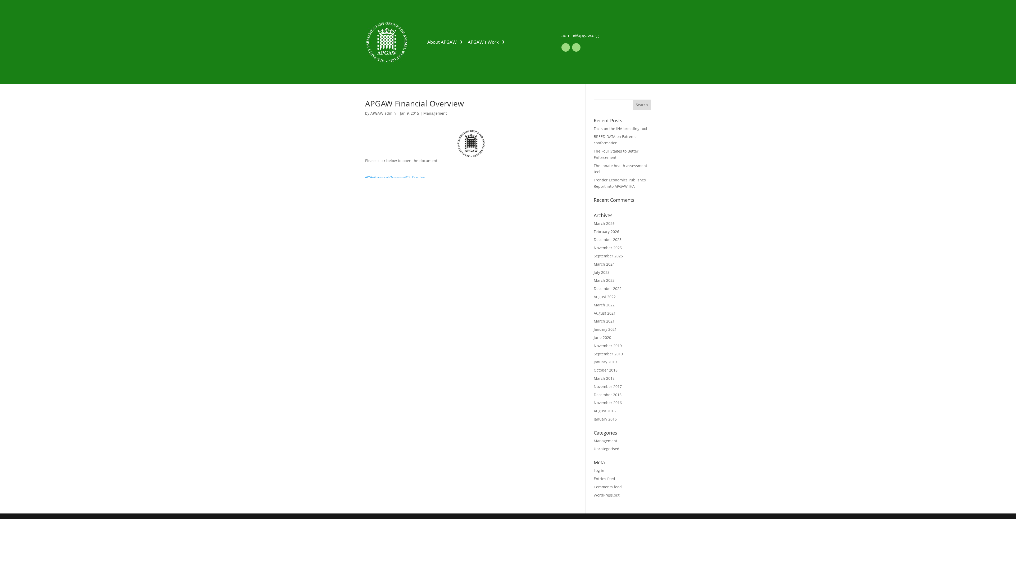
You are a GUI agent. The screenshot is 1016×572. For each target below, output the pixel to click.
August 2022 (605, 296)
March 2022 (604, 304)
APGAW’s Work (483, 42)
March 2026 (604, 223)
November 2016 (608, 402)
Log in (599, 470)
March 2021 (604, 321)
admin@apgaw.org (580, 35)
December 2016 (608, 394)
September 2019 (608, 353)
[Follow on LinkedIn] (565, 47)
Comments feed (608, 486)
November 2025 (608, 247)
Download (419, 177)
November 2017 (608, 386)
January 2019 (605, 361)
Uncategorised (606, 448)
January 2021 (605, 329)
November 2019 (608, 345)
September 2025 (608, 255)
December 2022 (608, 288)
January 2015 (605, 419)
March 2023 (604, 280)
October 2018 (606, 370)
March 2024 (604, 264)
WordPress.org (607, 495)
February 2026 (606, 231)
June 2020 (602, 337)
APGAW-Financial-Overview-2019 (387, 177)
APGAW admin (383, 113)
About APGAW (442, 42)
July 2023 (602, 272)
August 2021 (605, 313)
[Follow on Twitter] (576, 47)
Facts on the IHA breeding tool (620, 128)
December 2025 (608, 239)
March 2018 (604, 378)
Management (435, 113)
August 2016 (605, 410)
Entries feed (604, 478)
